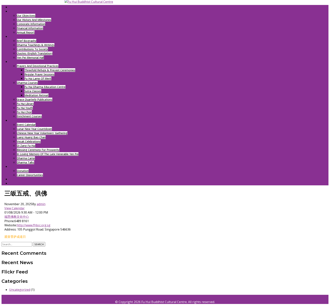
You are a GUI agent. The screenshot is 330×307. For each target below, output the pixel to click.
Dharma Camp (26, 158)
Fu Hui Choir (24, 112)
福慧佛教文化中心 (16, 217)
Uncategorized (19, 290)
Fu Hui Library (25, 103)
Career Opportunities (30, 175)
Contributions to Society (32, 49)
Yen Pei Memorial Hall (30, 57)
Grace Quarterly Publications (34, 99)
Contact (16, 179)
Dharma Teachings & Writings (35, 45)
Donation (23, 171)
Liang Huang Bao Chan (31, 137)
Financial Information (30, 28)
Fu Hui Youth (25, 108)
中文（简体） (17, 183)
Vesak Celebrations (29, 141)
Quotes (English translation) (35, 53)
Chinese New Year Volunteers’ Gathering (42, 133)
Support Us (18, 166)
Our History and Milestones (34, 20)
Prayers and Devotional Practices (37, 66)
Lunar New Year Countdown (34, 129)
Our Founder (19, 36)
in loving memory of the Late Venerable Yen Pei (47, 154)
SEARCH (39, 244)
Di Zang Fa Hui (26, 145)
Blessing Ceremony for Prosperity (38, 150)
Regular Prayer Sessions (39, 74)
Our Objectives (26, 15)
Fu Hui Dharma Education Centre (45, 87)
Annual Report (26, 32)
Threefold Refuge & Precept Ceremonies (49, 70)
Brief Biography (26, 41)
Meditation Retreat (36, 95)
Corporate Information (31, 24)
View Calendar (14, 208)
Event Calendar (26, 124)
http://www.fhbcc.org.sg (33, 225)
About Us (16, 11)
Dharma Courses (27, 82)
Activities (17, 61)
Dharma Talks (25, 162)
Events (14, 120)
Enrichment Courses (29, 116)
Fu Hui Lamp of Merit (37, 78)
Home (13, 7)
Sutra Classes (32, 91)
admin (41, 204)
